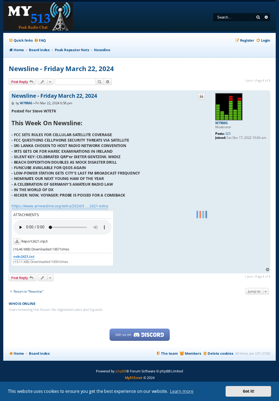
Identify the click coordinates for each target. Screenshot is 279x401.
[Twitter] (203, 214)
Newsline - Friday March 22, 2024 (61, 68)
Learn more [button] (181, 391)
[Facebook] (197, 214)
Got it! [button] (248, 391)
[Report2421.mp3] (16, 241)
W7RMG (221, 123)
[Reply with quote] (201, 96)
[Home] (38, 17)
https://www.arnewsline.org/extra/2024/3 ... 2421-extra (59, 206)
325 (228, 134)
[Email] (206, 214)
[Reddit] (200, 214)
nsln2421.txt (24, 256)
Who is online (22, 303)
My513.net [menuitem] (133, 377)
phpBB (121, 371)
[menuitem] (40, 40)
